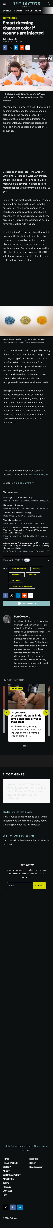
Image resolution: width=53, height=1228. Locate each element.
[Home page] (26, 4)
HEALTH (18, 10)
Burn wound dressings (13, 505)
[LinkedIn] (16, 47)
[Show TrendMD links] (48, 560)
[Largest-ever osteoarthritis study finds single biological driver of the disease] (26, 696)
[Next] (46, 713)
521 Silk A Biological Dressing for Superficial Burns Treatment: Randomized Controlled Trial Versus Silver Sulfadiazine (25, 530)
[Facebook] (5, 47)
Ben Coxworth (22, 616)
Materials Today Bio (39, 474)
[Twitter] (10, 47)
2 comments (29, 603)
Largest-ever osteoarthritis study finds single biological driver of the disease (26, 717)
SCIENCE (7, 10)
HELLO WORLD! (10, 1163)
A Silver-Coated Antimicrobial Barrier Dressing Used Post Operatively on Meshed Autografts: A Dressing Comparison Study (26, 545)
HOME (38, 10)
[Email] (27, 47)
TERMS (6, 1183)
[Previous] (7, 713)
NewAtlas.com (36, 1167)
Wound (36, 569)
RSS (5, 1195)
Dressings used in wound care (16, 497)
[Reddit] (22, 47)
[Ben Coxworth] (7, 619)
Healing (33, 575)
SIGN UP (29, 10)
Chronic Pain (16, 688)
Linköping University (22, 482)
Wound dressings (11, 520)
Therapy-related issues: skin (16, 512)
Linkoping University (22, 586)
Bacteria (16, 580)
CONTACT (7, 1191)
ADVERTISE (8, 1179)
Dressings (17, 575)
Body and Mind (10, 18)
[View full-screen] (50, 58)
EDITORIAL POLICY (12, 1175)
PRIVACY (7, 1187)
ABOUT (6, 1171)
